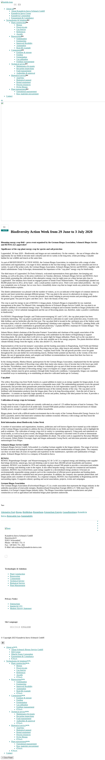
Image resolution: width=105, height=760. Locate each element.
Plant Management (17, 585)
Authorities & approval (25, 721)
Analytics (20, 728)
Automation (21, 689)
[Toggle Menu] (3, 642)
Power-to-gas (21, 668)
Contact (9, 753)
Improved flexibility (24, 686)
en (19, 4)
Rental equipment (23, 732)
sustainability (27, 516)
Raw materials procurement (27, 746)
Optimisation (21, 682)
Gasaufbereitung (70, 512)
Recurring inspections (25, 716)
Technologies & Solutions (16, 661)
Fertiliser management (25, 707)
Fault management (23, 718)
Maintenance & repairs (25, 714)
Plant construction (18, 663)
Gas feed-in (21, 670)
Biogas (19, 512)
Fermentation (21, 702)
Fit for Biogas (22, 737)
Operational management (26, 744)
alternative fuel (8, 512)
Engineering (21, 684)
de (15, 4)
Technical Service (17, 581)
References (20, 672)
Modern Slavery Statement (21, 608)
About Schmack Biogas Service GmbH (27, 649)
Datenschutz (15, 604)
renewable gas (13, 516)
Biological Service (17, 583)
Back (15, 659)
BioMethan (27, 512)
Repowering (15, 576)
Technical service (18, 712)
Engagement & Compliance (22, 656)
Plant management (18, 741)
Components (15, 578)
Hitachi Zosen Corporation (22, 654)
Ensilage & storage (24, 698)
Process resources (23, 735)
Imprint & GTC (16, 606)
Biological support (23, 730)
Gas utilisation (22, 705)
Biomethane (38, 512)
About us (10, 647)
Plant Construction (17, 574)
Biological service (18, 725)
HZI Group (15, 652)
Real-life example (23, 691)
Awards (19, 675)
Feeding (19, 700)
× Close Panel (7, 758)
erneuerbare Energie (53, 512)
